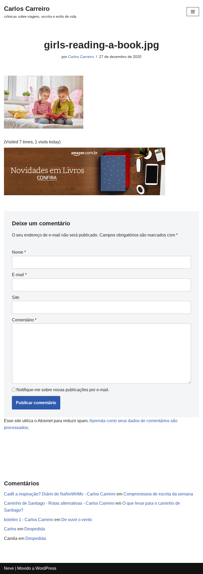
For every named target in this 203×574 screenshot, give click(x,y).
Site (15, 297)
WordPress (45, 568)
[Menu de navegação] (193, 11)
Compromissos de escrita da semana (158, 494)
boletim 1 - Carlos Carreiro (28, 519)
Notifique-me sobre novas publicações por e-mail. (62, 390)
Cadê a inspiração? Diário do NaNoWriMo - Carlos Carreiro (60, 494)
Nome (19, 252)
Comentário (24, 320)
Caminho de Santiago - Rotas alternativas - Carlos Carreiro (59, 503)
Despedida (34, 529)
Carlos (10, 529)
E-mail (19, 274)
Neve (9, 568)
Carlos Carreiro (81, 56)
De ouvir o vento (76, 519)
